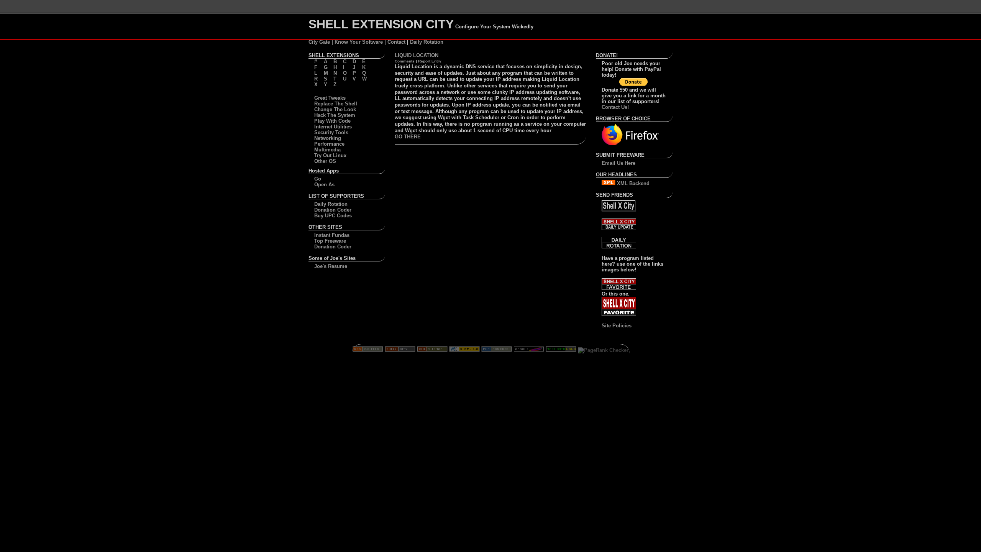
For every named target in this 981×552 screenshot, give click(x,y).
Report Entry (429, 61)
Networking (327, 138)
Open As (324, 184)
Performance (329, 144)
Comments (405, 61)
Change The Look (335, 109)
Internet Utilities (333, 127)
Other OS (325, 161)
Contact (396, 42)
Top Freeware (330, 241)
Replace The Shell (335, 104)
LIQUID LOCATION (416, 55)
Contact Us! (615, 107)
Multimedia (327, 150)
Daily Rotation (426, 42)
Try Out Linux (330, 155)
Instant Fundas (331, 235)
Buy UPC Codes (333, 216)
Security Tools (331, 132)
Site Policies (617, 326)
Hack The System (334, 115)
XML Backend (632, 183)
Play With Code (332, 121)
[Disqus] (490, 246)
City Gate (319, 42)
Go (317, 179)
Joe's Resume (330, 266)
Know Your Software (359, 42)
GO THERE (408, 137)
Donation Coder (332, 210)
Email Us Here (618, 163)
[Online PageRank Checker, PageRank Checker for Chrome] (603, 350)
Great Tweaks (330, 98)
